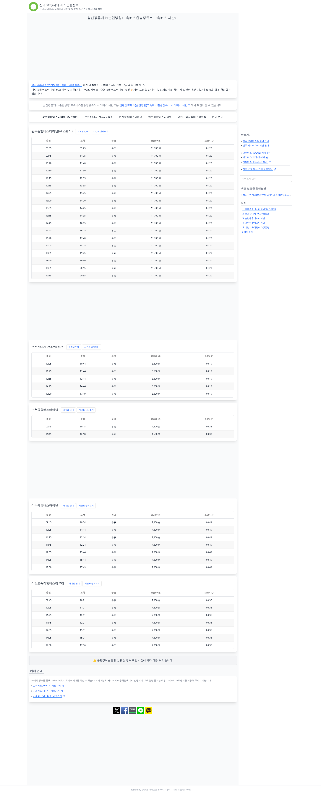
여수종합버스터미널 (160, 117)
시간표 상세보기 (100, 131)
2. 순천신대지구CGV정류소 (255, 213)
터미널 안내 (82, 131)
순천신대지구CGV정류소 (99, 117)
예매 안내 (217, 117)
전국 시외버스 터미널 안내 (256, 145)
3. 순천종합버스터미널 (253, 218)
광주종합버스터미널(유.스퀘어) (60, 117)
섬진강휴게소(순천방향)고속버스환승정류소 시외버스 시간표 (154, 105)
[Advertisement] (132, 51)
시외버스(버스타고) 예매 (255, 161)
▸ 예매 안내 (248, 231)
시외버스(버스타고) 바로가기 (47, 696)
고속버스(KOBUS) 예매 (255, 152)
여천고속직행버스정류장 (192, 117)
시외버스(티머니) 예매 (254, 157)
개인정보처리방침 (182, 789)
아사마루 (165, 789)
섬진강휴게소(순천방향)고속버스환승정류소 (56, 85)
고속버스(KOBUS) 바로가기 (47, 685)
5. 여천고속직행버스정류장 (255, 227)
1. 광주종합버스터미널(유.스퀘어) (259, 209)
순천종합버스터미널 (130, 117)
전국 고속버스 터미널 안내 (256, 140)
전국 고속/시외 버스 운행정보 (58, 5)
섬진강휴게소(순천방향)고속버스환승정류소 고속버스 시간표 (273, 194)
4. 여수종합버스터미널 (253, 222)
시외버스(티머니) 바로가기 (46, 690)
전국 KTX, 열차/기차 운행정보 (258, 169)
